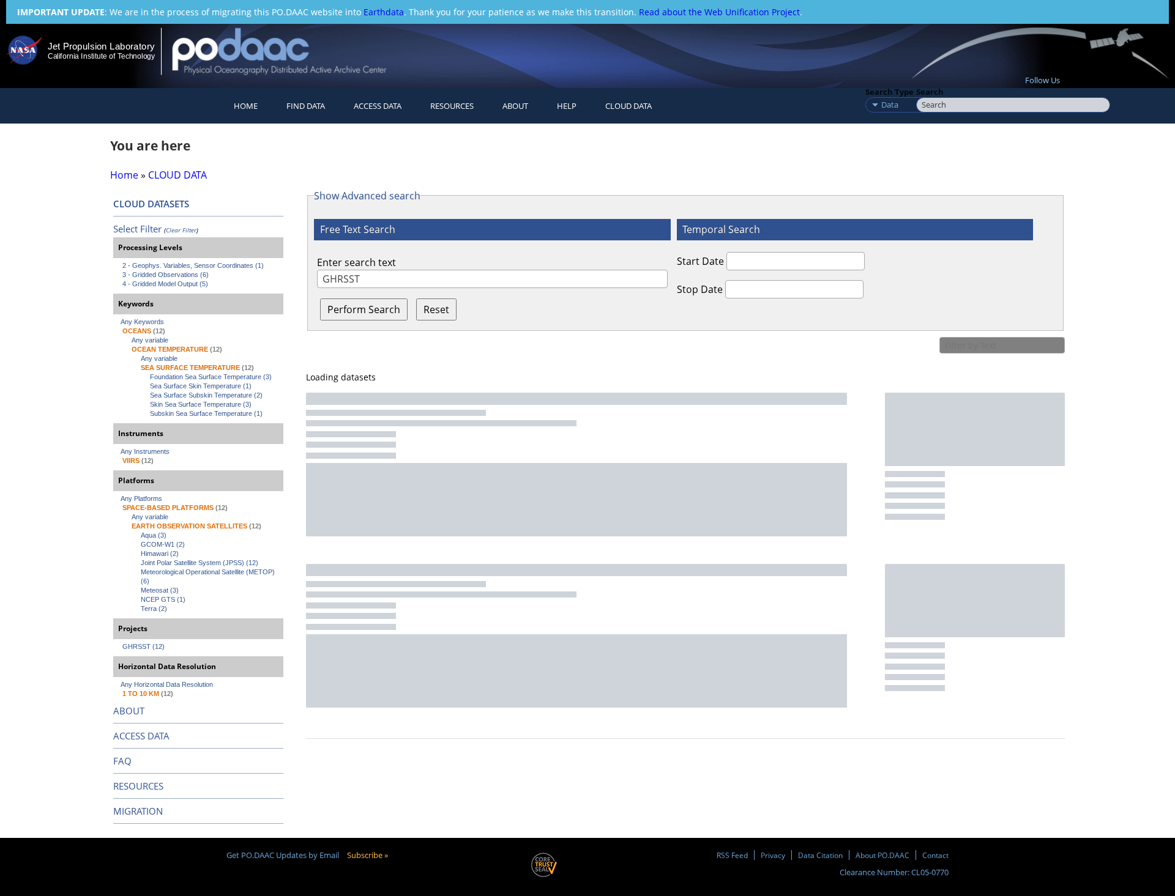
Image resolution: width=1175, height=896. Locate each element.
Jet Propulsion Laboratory (101, 46)
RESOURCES (452, 105)
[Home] (290, 51)
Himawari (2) (160, 553)
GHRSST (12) (143, 646)
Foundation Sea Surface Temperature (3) (211, 376)
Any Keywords (142, 321)
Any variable (150, 340)
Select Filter (137, 229)
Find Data (305, 105)
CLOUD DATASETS (151, 204)
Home (246, 105)
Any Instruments (145, 451)
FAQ (122, 761)
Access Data (377, 105)
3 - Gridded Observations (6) (165, 274)
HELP (566, 105)
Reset (436, 309)
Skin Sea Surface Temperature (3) (201, 404)
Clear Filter (181, 230)
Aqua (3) (153, 535)
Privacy (773, 855)
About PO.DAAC (882, 855)
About (515, 105)
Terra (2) (154, 608)
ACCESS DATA (141, 736)
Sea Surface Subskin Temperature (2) (206, 395)
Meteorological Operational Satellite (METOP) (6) (209, 576)
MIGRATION (138, 811)
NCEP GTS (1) (163, 599)
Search (930, 91)
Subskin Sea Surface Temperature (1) (206, 413)
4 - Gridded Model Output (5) (165, 283)
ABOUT (128, 711)
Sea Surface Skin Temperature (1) (201, 386)
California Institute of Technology (101, 56)
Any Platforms (141, 498)
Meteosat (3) (160, 590)
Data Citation (820, 855)
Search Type (889, 91)
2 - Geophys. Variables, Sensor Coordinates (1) (193, 265)
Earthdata (384, 12)
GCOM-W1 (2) (163, 544)
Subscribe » (367, 855)
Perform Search (363, 309)
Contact (935, 855)
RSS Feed (732, 855)
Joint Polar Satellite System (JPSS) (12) (199, 562)
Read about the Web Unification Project (719, 12)
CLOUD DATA (628, 105)
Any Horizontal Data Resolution (167, 684)
